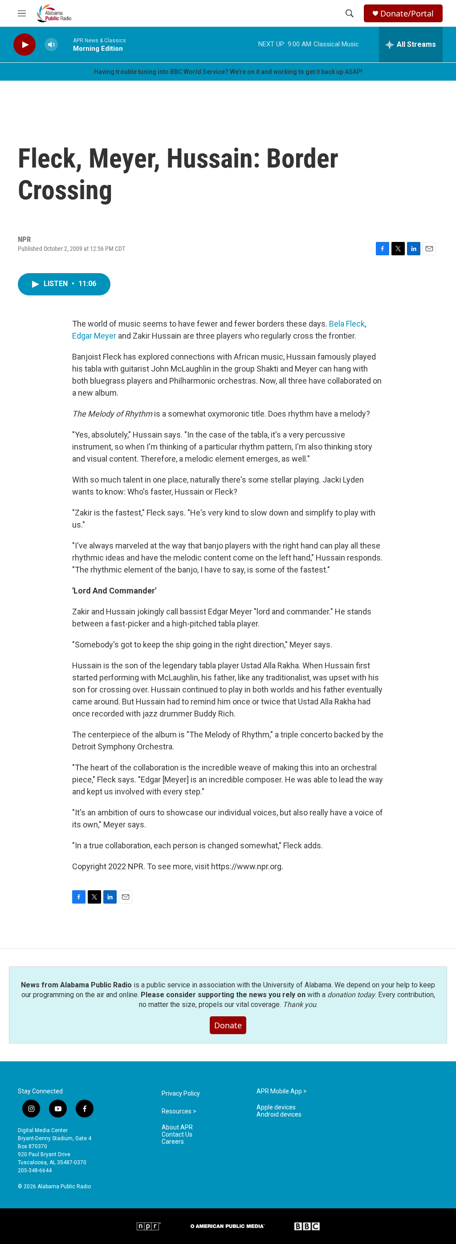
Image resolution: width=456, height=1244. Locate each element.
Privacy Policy (181, 1093)
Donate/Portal (407, 13)
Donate (228, 1025)
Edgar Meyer (94, 335)
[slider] (65, 44)
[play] (24, 45)
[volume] (51, 45)
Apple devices (276, 1107)
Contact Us (177, 1134)
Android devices (278, 1114)
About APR (177, 1127)
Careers (173, 1141)
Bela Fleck (347, 323)
